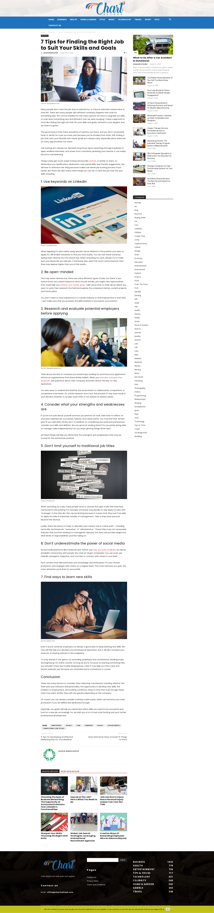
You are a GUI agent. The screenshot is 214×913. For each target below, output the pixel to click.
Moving (137, 369)
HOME (51, 19)
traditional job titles (53, 728)
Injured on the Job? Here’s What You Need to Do (83, 799)
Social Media (114, 725)
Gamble (137, 291)
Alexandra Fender (140, 64)
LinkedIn (89, 725)
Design (137, 251)
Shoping (137, 403)
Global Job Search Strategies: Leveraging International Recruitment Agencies (82, 837)
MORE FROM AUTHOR (70, 771)
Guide (136, 303)
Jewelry (137, 336)
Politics (137, 392)
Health (73, 19)
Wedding (138, 436)
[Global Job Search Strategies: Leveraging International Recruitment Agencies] (83, 822)
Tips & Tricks (139, 425)
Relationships (140, 399)
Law (136, 343)
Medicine (138, 362)
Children (137, 232)
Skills (100, 725)
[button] (170, 20)
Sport (148, 19)
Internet (137, 332)
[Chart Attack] (107, 8)
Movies (137, 366)
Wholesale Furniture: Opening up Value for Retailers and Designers (159, 118)
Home (43, 32)
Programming (140, 395)
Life (136, 347)
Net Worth (138, 377)
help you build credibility (104, 549)
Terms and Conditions (96, 884)
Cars (136, 225)
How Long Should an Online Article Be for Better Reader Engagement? (158, 92)
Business (62, 19)
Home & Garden (88, 19)
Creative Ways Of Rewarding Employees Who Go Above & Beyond (113, 836)
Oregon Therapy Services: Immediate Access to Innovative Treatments (158, 130)
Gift (135, 299)
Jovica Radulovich (50, 53)
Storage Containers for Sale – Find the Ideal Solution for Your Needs (160, 168)
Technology (124, 19)
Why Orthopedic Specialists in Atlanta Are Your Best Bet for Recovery (159, 155)
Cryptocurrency (140, 243)
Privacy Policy (92, 881)
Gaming (137, 295)
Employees (56, 725)
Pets (157, 19)
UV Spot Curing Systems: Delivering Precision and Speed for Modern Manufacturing (160, 105)
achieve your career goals (72, 285)
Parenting (138, 380)
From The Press (141, 284)
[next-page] (46, 845)
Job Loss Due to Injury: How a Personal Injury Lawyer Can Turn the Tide (112, 801)
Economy (138, 258)
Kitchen (137, 340)
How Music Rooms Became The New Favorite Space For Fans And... (158, 181)
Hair (136, 306)
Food (136, 280)
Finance (137, 277)
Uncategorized (140, 432)
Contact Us (55, 25)
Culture (137, 247)
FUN (136, 288)
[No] (211, 909)
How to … (138, 329)
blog (136, 210)
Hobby (137, 317)
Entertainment (140, 266)
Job (78, 725)
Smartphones (140, 406)
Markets (137, 358)
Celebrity (138, 228)
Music (112, 19)
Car (135, 53)
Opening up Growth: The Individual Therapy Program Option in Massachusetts (158, 143)
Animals (137, 202)
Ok (168, 909)
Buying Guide (140, 217)
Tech (136, 418)
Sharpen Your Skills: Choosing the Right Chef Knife (54, 836)
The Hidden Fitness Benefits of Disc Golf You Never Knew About (160, 80)
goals (69, 725)
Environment (139, 269)
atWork (92, 161)
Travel (137, 19)
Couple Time (139, 236)
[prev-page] (42, 845)
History (137, 314)
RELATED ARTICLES (50, 771)
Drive (136, 254)
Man (136, 355)
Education (138, 262)
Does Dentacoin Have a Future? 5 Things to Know (107, 738)
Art (135, 206)
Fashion (137, 273)
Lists (136, 351)
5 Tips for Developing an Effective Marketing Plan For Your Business (57, 738)
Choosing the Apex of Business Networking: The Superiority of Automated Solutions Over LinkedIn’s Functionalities (53, 803)
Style (102, 19)
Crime (136, 240)
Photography (139, 388)
